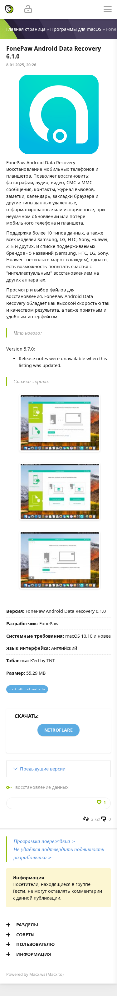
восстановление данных (42, 787)
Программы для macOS (75, 29)
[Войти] (28, 9)
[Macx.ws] (9, 9)
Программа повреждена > (44, 841)
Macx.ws (37, 974)
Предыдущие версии (43, 769)
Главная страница (26, 29)
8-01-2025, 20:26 (21, 64)
